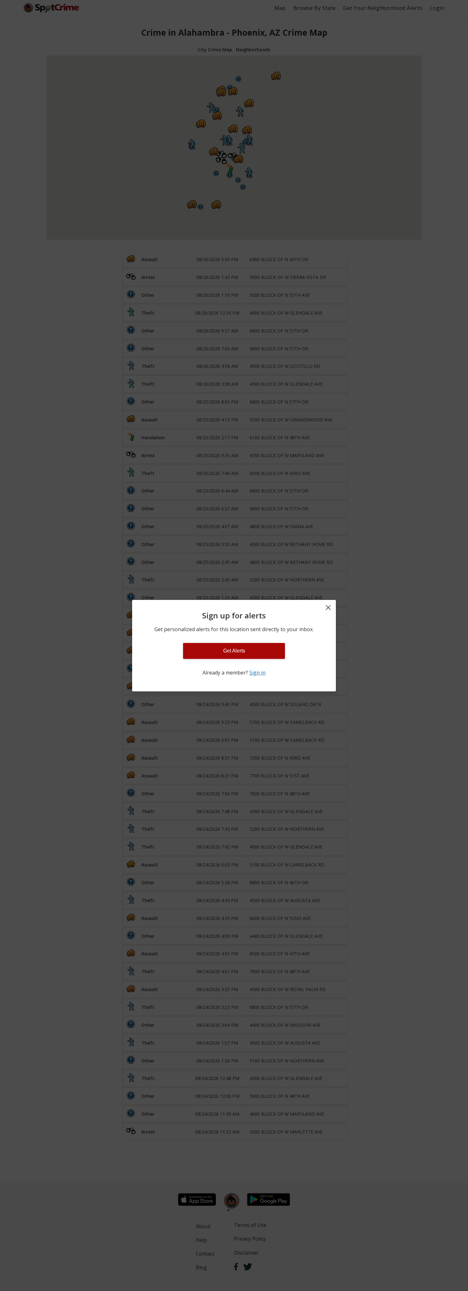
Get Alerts (234, 650)
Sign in (257, 672)
